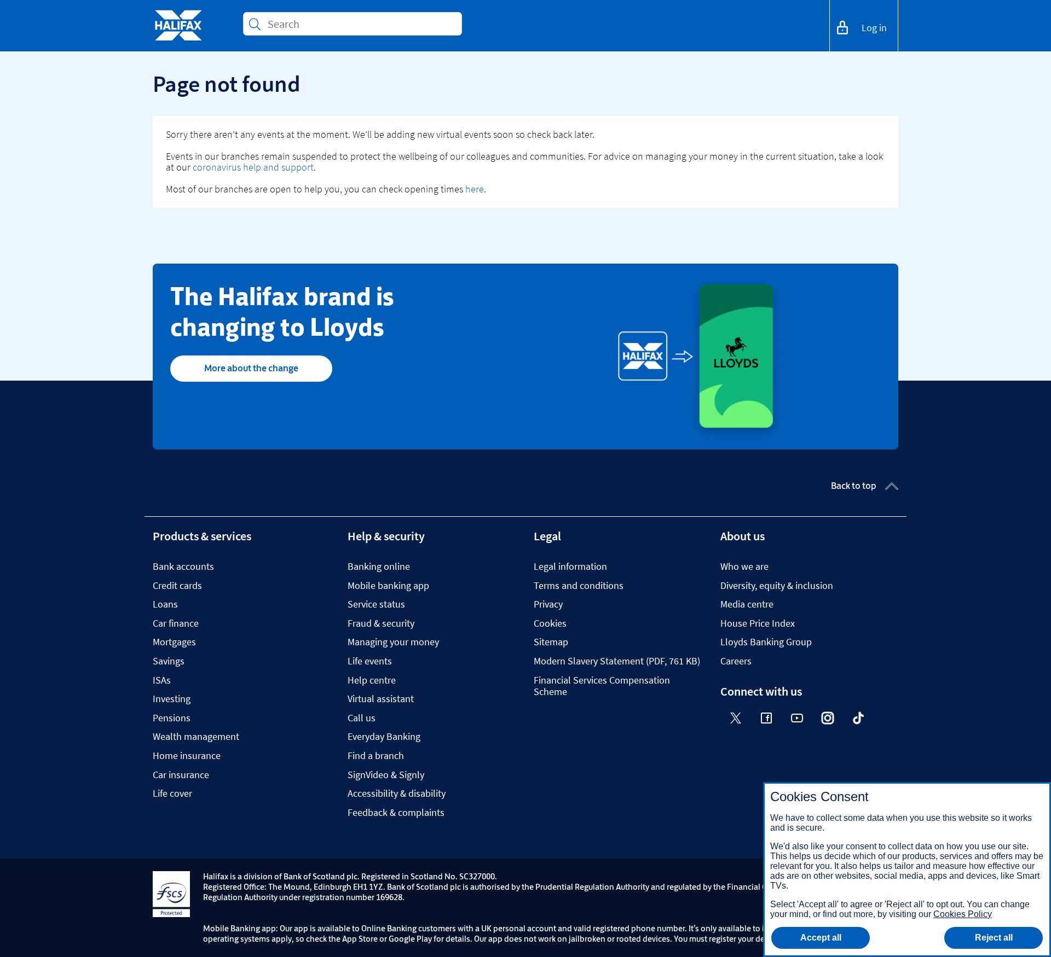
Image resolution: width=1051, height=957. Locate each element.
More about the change (251, 368)
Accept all (820, 937)
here (474, 189)
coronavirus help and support (253, 167)
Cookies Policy (962, 914)
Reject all (994, 937)
